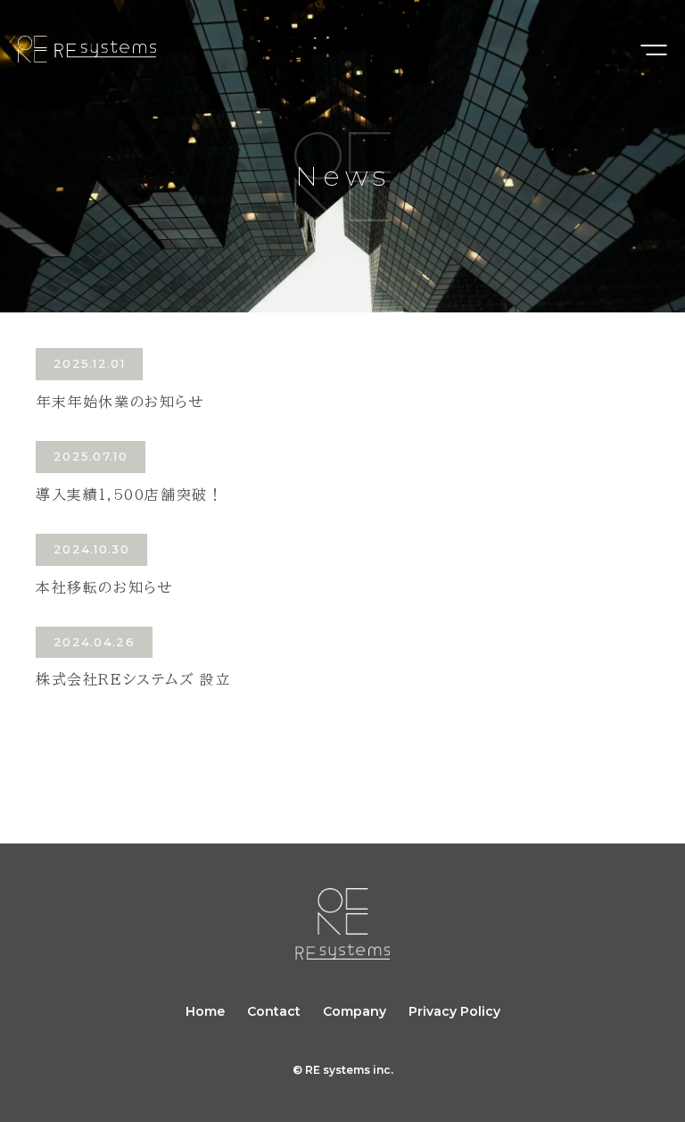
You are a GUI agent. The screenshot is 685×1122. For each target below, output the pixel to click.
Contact (274, 1011)
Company (354, 1011)
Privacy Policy (454, 1011)
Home (205, 1011)
